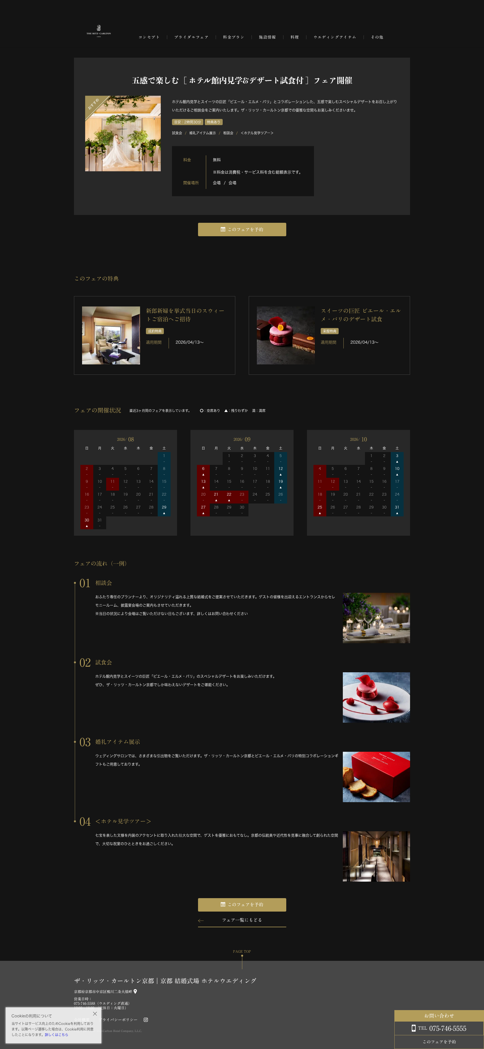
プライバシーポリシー (118, 1020)
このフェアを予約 (245, 229)
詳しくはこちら (56, 1034)
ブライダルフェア (191, 37)
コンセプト (149, 37)
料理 (294, 37)
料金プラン (234, 37)
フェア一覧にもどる (242, 920)
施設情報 (267, 37)
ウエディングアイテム (335, 37)
